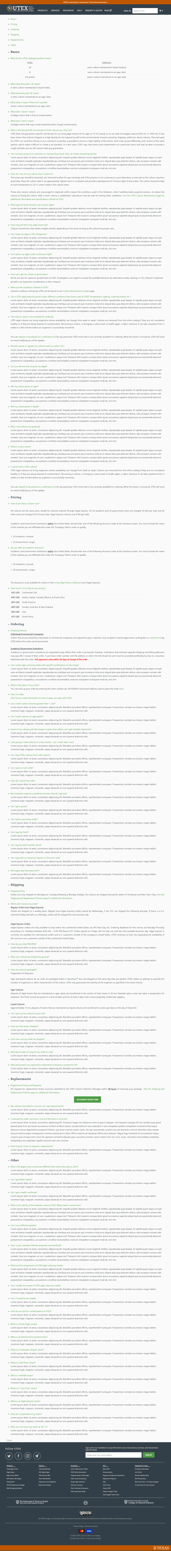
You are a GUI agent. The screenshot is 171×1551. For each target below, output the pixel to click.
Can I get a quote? (19, 806)
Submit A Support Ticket (110, 1491)
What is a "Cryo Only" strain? (24, 1388)
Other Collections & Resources (79, 1488)
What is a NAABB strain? (22, 1375)
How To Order (17, 694)
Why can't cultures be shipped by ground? (30, 956)
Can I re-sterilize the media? (23, 1298)
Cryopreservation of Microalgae (80, 1475)
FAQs (107, 10)
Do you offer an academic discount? (27, 547)
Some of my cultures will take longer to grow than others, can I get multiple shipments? (51, 729)
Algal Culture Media (12, 1475)
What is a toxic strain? (21, 446)
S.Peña (82, 1538)
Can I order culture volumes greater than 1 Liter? (33, 703)
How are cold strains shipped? (24, 1026)
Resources (69, 10)
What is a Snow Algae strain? (24, 1324)
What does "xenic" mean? (22, 121)
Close (9, 1440)
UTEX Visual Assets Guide (78, 1491)
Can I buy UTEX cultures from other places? (30, 755)
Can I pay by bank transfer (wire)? (26, 845)
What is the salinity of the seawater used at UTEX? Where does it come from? (46, 1205)
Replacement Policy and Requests (26, 1085)
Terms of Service (91, 1526)
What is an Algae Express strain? (25, 1401)
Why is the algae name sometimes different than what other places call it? (44, 1166)
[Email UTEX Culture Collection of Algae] (37, 1456)
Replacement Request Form (87, 1099)
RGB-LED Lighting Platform (14, 1488)
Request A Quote (93, 10)
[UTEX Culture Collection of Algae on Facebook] (19, 1456)
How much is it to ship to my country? (28, 588)
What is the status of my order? (25, 685)
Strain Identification (45, 1478)
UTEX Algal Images (44, 1472)
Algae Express (11, 1472)
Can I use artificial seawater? (24, 1225)
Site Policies (138, 1472)
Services (56, 10)
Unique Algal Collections (78, 1481)
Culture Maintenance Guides (76, 291)
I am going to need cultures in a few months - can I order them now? (42, 742)
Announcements (107, 1472)
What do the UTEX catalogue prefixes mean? (31, 58)
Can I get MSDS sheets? (21, 1179)
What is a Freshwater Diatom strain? (27, 1349)
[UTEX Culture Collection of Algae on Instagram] (28, 1456)
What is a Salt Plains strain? (23, 1362)
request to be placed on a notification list (37, 336)
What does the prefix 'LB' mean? (25, 84)
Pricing (14, 24)
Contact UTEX (106, 1488)
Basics (13, 19)
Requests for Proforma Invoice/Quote (114, 1475)
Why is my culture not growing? (25, 426)
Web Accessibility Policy (142, 1475)
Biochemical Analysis (45, 1485)
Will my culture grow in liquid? (25, 406)
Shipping (15, 34)
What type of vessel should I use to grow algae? (32, 204)
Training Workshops (44, 1469)
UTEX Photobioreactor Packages (16, 1485)
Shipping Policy (18, 891)
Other (13, 45)
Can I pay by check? (20, 832)
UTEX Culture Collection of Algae (88, 1535)
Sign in (127, 11)
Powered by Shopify (93, 1538)
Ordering (15, 29)
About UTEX (106, 1469)
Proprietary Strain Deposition (47, 1481)
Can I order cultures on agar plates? (27, 716)
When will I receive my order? (24, 903)
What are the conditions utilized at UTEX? (29, 287)
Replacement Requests (109, 1478)
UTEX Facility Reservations (78, 1472)
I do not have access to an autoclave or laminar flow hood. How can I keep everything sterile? (53, 153)
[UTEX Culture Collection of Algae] (20, 8)
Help (80, 10)
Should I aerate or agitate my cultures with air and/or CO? (37, 346)
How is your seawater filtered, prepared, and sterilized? (36, 1245)
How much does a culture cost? (25, 503)
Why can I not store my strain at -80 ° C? (29, 1426)
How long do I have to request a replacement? (32, 1146)
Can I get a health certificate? (24, 1192)
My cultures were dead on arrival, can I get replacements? (37, 1106)
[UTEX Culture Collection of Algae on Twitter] (9, 1456)
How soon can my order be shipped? (27, 1039)
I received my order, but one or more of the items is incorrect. (39, 1119)
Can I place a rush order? (22, 767)
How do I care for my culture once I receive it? (32, 174)
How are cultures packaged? (23, 969)
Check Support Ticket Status (111, 1494)
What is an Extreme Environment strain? (29, 1337)
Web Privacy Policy (140, 1478)
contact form (155, 637)
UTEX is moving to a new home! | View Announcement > (85, 2)
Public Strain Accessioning (78, 1478)
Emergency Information (142, 1469)
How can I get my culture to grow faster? (29, 274)
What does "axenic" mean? (23, 111)
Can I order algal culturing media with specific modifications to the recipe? (45, 665)
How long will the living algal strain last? (29, 225)
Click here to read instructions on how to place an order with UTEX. (41, 698)
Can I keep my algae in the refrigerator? (29, 234)
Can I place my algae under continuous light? (31, 254)
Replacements (17, 39)
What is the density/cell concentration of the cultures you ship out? (41, 130)
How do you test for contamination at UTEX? (31, 1311)
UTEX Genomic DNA (44, 1475)
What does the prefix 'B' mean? (25, 93)
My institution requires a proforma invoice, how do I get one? (39, 793)
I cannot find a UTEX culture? (24, 466)
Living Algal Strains (12, 1469)
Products (43, 10)
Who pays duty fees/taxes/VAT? (25, 870)
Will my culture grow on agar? (24, 386)
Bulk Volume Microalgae (14, 1478)
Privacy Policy (78, 1526)
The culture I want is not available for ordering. (32, 316)
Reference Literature (77, 1485)
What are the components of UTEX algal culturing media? (37, 1265)
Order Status (106, 1485)
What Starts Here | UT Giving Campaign (146, 1481)
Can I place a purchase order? (24, 819)
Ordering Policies (19, 630)
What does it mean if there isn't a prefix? (29, 102)
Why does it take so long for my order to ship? (32, 1052)
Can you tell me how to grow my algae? (29, 366)
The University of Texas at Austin (144, 1485)
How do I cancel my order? (23, 780)
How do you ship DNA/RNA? (24, 944)
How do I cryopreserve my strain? (26, 1414)
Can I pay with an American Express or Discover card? (35, 857)
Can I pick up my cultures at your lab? (28, 1013)
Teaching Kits (11, 1481)
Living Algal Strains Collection (67, 582)
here (121, 688)
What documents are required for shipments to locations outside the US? (44, 1064)
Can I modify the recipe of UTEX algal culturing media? (36, 1285)
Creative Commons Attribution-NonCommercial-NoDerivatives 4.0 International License (99, 1518)
